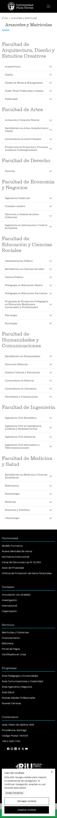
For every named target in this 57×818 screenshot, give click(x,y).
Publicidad (11, 99)
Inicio (5, 18)
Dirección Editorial (16, 364)
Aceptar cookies (26, 810)
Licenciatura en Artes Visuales (23, 139)
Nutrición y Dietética (17, 510)
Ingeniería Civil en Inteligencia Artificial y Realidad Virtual (23, 427)
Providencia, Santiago (14, 730)
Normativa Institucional (15, 557)
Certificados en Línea (14, 654)
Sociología (11, 323)
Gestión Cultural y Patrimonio (22, 372)
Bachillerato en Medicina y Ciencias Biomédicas (26, 476)
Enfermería (12, 485)
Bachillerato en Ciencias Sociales (24, 269)
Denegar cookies (26, 801)
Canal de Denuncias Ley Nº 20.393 (21, 562)
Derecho (10, 171)
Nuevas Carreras (11, 703)
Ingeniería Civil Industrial (20, 437)
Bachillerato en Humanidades (22, 356)
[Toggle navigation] (48, 6)
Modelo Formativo (12, 546)
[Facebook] (8, 749)
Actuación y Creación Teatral (22, 120)
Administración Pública (19, 261)
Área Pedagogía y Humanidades (20, 676)
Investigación (9, 600)
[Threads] (19, 749)
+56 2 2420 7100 (11, 741)
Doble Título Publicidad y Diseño (24, 91)
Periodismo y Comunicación (21, 397)
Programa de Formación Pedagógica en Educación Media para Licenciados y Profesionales (26, 304)
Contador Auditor (15, 206)
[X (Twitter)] (23, 749)
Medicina (10, 502)
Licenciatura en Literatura (20, 388)
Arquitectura (12, 66)
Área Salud (8, 692)
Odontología (12, 518)
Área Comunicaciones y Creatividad (22, 681)
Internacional (9, 605)
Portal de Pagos (11, 649)
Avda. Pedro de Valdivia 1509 (18, 724)
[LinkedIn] (15, 749)
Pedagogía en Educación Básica (24, 285)
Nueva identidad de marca (17, 551)
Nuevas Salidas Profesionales (18, 698)
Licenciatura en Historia (19, 380)
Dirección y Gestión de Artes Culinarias (22, 215)
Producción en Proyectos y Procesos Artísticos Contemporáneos (26, 148)
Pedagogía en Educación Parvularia (26, 293)
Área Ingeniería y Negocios (17, 687)
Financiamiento (11, 638)
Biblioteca (7, 643)
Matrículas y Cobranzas (15, 632)
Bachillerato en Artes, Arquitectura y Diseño (26, 129)
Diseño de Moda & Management (24, 83)
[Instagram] (12, 749)
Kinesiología (12, 494)
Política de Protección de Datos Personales (27, 573)
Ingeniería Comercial (17, 198)
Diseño (9, 74)
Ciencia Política (14, 277)
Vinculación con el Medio (16, 594)
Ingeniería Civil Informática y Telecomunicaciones (22, 446)
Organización (9, 611)
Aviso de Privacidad (13, 568)
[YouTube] (26, 749)
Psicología (11, 315)
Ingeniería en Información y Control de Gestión (26, 226)
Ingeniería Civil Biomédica (20, 418)
